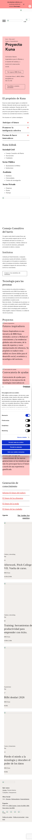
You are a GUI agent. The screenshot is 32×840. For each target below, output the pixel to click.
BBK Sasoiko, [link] (13, 805)
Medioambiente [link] (15, 799)
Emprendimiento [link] (24, 799)
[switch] (27, 420)
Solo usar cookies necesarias (16, 452)
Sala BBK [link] (12, 808)
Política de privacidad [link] (18, 817)
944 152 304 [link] (8, 80)
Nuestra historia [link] (11, 790)
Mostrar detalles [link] (22, 437)
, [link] (8, 805)
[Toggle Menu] (4, 21)
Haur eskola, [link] (5, 808)
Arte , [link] (4, 799)
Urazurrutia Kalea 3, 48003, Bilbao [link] (14, 76)
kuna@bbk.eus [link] (9, 78)
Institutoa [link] (7, 252)
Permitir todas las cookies (16, 442)
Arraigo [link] (4, 790)
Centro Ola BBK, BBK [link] (23, 805)
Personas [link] (8, 799)
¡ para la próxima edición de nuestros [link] (14, 4)
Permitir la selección (16, 447)
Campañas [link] (5, 792)
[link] (30, 6)
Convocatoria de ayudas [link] (15, 372)
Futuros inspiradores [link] (13, 326)
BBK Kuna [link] (5, 805)
